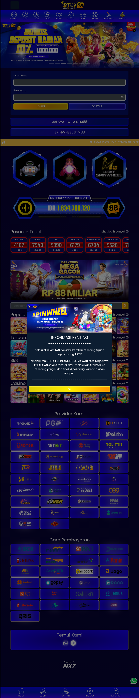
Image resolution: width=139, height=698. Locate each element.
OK (70, 389)
